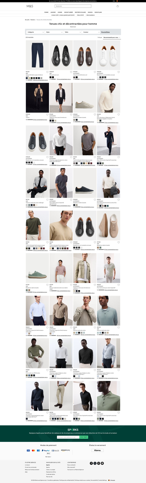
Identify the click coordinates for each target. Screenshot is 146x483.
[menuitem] (46, 12)
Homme (33, 19)
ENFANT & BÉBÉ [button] (68, 12)
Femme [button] (46, 12)
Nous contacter (71, 465)
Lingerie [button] (53, 12)
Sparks (48, 465)
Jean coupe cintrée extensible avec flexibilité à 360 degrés (59, 416)
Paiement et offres (51, 472)
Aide (26, 472)
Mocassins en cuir (54, 75)
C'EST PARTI (83, 437)
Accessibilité (94, 480)
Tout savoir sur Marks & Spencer (75, 469)
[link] (117, 1)
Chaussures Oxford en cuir (80, 75)
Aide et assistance (90, 15)
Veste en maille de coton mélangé (34, 202)
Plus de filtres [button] (105, 32)
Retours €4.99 (80, 15)
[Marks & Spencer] (30, 6)
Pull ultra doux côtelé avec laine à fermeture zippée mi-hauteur (106, 118)
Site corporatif (71, 467)
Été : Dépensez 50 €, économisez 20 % (73, 1)
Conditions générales (53, 480)
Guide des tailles (50, 474)
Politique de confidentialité (67, 480)
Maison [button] (90, 12)
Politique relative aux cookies (82, 480)
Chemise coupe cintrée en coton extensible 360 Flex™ (58, 373)
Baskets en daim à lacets (79, 117)
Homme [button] (60, 12)
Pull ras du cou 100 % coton (33, 373)
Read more (73, 26)
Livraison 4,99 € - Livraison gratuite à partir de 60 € (62, 15)
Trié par (100, 37)
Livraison (27, 465)
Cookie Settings (102, 480)
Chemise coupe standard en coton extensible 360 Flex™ (58, 160)
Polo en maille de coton (79, 330)
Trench (27, 117)
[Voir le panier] (117, 6)
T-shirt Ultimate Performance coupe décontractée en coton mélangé (82, 160)
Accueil (27, 19)
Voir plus (47, 457)
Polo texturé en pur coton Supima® (106, 287)
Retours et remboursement (32, 469)
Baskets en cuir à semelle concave (106, 75)
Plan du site (49, 476)
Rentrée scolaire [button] (80, 12)
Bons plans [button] (98, 12)
